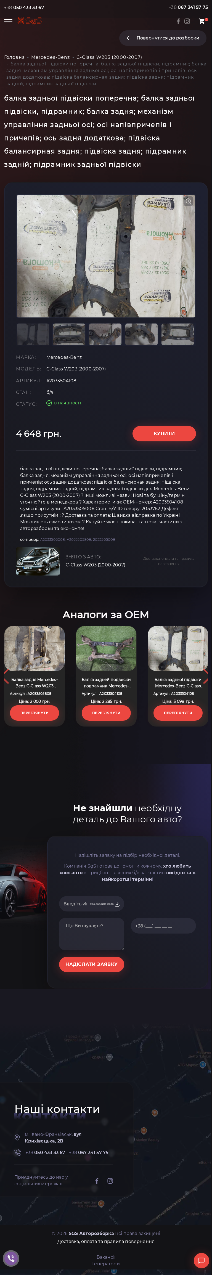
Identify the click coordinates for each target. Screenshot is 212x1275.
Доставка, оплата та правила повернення (168, 561)
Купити (164, 433)
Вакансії (106, 1257)
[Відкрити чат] (201, 1260)
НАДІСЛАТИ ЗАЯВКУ (91, 964)
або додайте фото (102, 903)
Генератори (106, 1263)
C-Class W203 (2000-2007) (95, 565)
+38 (24, 7)
